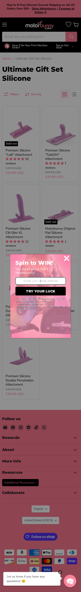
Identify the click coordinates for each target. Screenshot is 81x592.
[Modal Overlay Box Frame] (40, 296)
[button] (70, 581)
